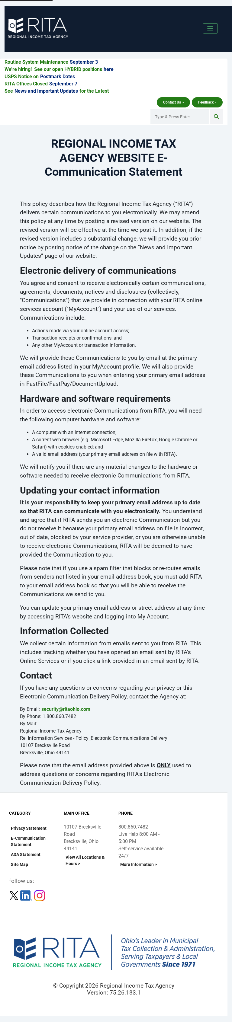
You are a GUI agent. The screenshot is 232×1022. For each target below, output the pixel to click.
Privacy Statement (29, 828)
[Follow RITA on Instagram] (39, 895)
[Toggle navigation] (210, 28)
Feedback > (207, 102)
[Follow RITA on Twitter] (14, 895)
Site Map (19, 864)
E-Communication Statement (28, 841)
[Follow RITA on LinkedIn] (27, 895)
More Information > (138, 864)
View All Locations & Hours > (85, 860)
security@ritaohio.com (65, 709)
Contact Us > (173, 102)
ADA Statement (25, 854)
